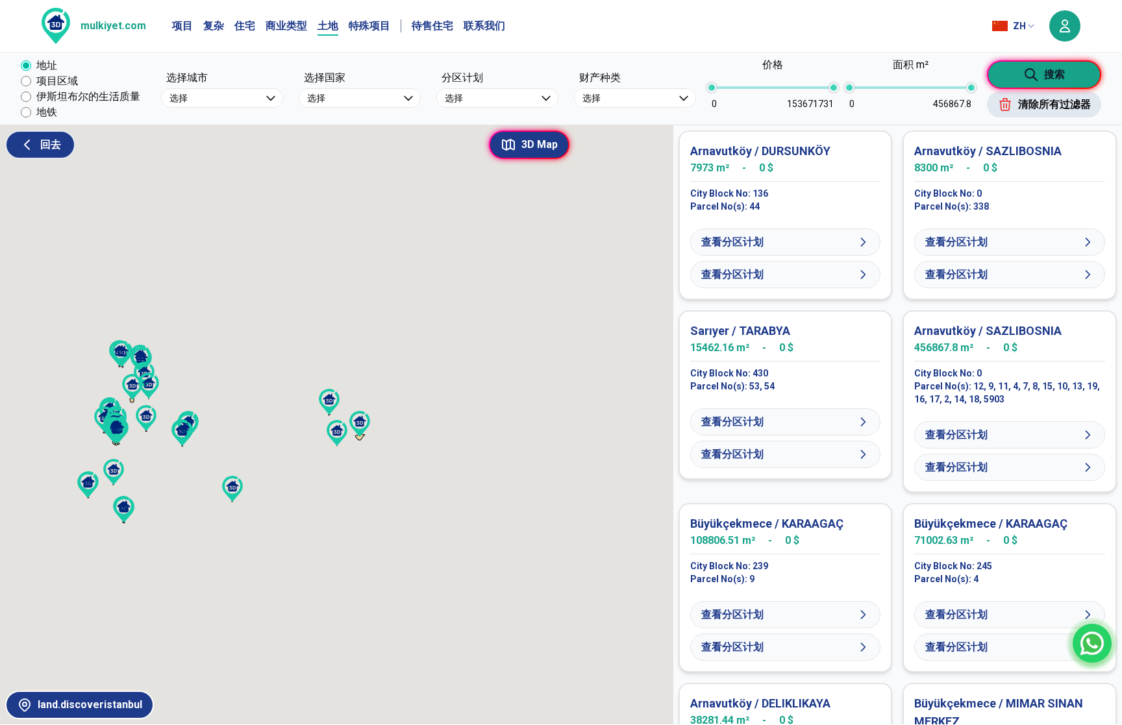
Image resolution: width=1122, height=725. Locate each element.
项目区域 (57, 81)
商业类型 (286, 25)
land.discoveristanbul (90, 704)
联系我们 (484, 25)
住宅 (244, 25)
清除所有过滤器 (1054, 104)
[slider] (711, 87)
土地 (328, 25)
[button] (149, 386)
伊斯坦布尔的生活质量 (88, 96)
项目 (182, 25)
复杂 (213, 25)
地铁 (46, 112)
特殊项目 (369, 25)
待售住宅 (432, 25)
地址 (46, 65)
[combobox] (1014, 26)
